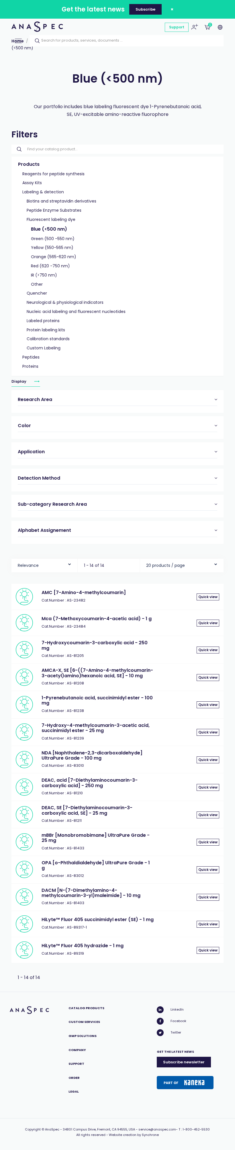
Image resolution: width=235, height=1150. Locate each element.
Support (176, 27)
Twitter (176, 1032)
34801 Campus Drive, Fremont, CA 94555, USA (99, 1129)
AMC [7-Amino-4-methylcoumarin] (84, 592)
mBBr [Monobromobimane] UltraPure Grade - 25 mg (96, 838)
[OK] (36, 40)
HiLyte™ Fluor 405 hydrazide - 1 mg (83, 945)
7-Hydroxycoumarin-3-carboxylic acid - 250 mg (95, 645)
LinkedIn (177, 1009)
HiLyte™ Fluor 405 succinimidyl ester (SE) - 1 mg (98, 919)
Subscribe (145, 9)
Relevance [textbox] (28, 565)
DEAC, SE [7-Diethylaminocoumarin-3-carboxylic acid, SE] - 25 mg (87, 810)
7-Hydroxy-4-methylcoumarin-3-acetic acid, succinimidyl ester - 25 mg (96, 728)
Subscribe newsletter (184, 1062)
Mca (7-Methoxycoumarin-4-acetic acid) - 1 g (97, 618)
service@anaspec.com (157, 1129)
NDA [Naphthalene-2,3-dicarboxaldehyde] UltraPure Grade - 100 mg (92, 755)
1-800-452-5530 (196, 1129)
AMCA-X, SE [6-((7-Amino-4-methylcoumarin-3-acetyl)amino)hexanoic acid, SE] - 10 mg (97, 673)
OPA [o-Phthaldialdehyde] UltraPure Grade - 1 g (96, 865)
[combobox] (44, 564)
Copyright (33, 1129)
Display (19, 381)
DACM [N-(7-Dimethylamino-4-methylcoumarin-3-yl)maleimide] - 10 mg (91, 893)
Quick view (208, 596)
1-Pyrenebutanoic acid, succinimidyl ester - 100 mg (97, 700)
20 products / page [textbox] (165, 565)
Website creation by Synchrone (134, 1135)
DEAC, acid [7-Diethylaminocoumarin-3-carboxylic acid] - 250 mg (90, 783)
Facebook (178, 1021)
